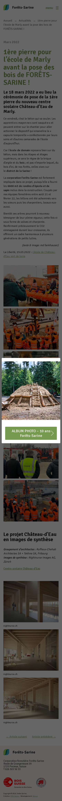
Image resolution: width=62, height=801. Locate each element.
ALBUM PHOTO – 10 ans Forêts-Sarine (31, 433)
